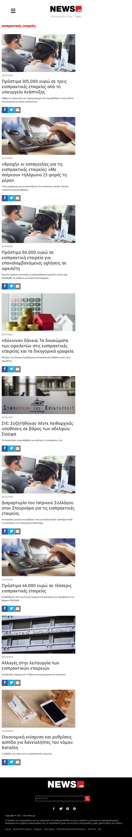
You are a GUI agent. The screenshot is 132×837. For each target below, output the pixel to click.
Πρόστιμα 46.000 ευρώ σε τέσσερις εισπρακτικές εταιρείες (37, 588)
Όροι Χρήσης (49, 829)
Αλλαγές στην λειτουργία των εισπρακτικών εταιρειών (30, 665)
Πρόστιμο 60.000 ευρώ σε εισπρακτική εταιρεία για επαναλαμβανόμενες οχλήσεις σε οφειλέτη (34, 260)
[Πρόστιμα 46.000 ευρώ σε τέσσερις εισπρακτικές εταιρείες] (38, 557)
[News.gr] (66, 9)
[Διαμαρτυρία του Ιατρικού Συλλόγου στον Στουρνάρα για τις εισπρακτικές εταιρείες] (38, 474)
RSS (99, 829)
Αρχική (8, 829)
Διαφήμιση (38, 829)
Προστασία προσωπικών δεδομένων (71, 829)
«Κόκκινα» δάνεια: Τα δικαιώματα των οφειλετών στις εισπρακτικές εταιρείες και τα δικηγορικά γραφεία (38, 346)
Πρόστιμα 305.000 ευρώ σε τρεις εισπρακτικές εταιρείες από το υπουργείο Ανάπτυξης (34, 87)
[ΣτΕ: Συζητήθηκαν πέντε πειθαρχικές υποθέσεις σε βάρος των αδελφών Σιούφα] (38, 395)
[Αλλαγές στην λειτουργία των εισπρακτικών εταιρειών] (38, 635)
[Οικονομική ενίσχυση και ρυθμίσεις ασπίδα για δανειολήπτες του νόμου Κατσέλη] (38, 709)
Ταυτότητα (92, 829)
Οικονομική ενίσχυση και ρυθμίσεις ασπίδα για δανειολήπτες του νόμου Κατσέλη (37, 742)
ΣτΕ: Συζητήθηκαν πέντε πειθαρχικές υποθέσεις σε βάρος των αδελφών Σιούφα (37, 429)
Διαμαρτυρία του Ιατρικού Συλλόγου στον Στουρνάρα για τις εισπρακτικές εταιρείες (38, 508)
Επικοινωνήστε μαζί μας (22, 829)
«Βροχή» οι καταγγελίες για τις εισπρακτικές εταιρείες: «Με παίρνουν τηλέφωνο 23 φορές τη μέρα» (34, 172)
